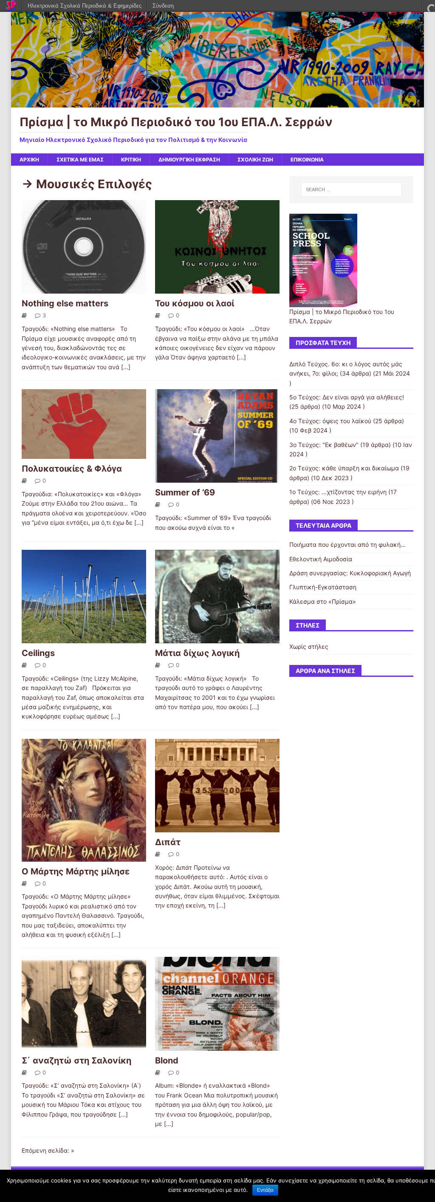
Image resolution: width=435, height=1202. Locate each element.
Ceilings (38, 653)
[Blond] (217, 1045)
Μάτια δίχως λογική (197, 653)
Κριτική (131, 159)
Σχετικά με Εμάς (80, 159)
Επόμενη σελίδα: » (48, 1150)
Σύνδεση (163, 6)
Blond (166, 1060)
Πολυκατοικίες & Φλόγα (72, 469)
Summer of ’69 (185, 492)
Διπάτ (168, 842)
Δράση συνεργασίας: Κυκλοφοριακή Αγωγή (350, 573)
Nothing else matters (65, 303)
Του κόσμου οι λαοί (194, 303)
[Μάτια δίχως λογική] (217, 638)
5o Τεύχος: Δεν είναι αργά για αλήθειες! (346, 397)
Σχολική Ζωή (255, 159)
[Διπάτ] (217, 827)
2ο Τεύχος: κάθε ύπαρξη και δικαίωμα (344, 468)
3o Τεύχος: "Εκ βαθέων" (324, 444)
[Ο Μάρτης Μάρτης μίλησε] (84, 856)
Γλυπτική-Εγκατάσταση (322, 587)
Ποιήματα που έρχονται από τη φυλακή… (347, 544)
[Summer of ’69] (217, 477)
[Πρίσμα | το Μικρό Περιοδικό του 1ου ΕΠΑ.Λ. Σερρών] (217, 102)
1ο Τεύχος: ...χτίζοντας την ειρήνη (338, 491)
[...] (125, 366)
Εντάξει (265, 1190)
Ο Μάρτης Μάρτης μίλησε (76, 871)
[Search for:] (351, 189)
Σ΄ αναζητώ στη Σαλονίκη (76, 1060)
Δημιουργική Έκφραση (189, 159)
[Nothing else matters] (84, 288)
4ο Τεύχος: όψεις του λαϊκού (330, 420)
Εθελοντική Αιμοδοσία (320, 559)
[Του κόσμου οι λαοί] (217, 288)
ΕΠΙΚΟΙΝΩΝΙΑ (307, 159)
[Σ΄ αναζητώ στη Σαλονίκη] (84, 1045)
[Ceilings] (84, 638)
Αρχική (29, 159)
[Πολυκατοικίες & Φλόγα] (84, 454)
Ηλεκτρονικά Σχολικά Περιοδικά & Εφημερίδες (84, 6)
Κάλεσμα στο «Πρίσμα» (322, 601)
